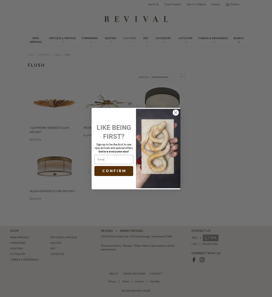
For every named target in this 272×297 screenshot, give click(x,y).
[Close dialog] (175, 112)
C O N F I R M (113, 170)
